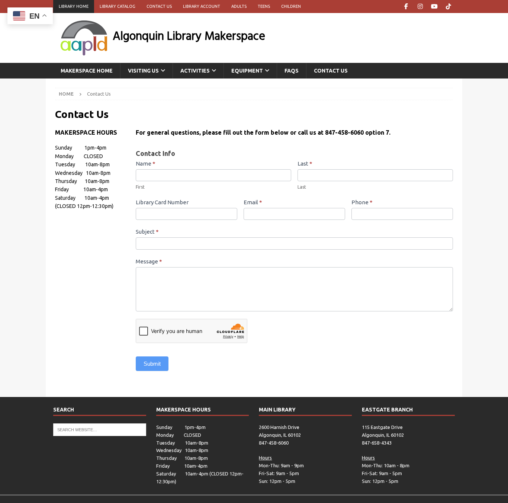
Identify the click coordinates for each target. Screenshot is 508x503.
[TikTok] (448, 6)
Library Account (201, 6)
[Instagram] (420, 6)
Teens (264, 6)
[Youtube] (434, 6)
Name (145, 163)
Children (291, 6)
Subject (147, 231)
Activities (195, 71)
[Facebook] (405, 6)
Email (253, 202)
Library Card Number (162, 202)
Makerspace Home (87, 71)
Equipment (247, 71)
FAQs (291, 71)
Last (305, 163)
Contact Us (159, 6)
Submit (152, 364)
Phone (362, 202)
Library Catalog (117, 6)
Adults (239, 6)
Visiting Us (143, 71)
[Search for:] (99, 429)
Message (149, 261)
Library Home (74, 6)
